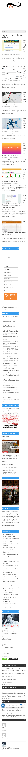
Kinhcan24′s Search (6, 698)
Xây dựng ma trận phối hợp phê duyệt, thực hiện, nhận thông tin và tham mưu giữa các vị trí (11, 376)
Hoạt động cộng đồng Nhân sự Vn (10, 561)
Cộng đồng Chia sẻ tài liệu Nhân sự (10, 473)
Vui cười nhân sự (6, 605)
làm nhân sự (14, 511)
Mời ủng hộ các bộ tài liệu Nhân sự (10, 467)
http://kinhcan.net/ (21, 693)
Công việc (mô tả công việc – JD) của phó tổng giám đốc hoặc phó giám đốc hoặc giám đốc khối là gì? (10, 348)
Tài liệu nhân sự (6, 585)
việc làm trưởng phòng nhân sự (8, 522)
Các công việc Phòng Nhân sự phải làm (11, 538)
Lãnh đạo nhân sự (6, 572)
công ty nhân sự (13, 525)
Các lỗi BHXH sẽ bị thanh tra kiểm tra (10, 316)
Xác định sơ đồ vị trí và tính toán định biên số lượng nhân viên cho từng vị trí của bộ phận (11, 389)
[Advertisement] (14, 19)
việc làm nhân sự (9, 523)
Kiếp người (5, 563)
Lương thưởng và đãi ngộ (8, 574)
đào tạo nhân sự (9, 514)
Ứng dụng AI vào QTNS (7, 601)
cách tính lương (6, 525)
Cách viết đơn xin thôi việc (8, 547)
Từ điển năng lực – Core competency (10, 594)
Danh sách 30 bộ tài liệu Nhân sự (9, 469)
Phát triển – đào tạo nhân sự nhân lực (10, 578)
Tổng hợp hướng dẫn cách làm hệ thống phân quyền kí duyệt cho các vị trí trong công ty (11, 380)
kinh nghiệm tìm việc (8, 519)
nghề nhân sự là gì (14, 520)
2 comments (16, 235)
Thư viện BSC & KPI (7, 590)
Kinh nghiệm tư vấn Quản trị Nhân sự (10, 565)
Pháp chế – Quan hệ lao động (9, 576)
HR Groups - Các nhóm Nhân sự (9, 472)
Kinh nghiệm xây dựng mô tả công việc (11, 568)
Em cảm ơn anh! (5, 738)
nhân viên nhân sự (9, 516)
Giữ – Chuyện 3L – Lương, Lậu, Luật (10, 558)
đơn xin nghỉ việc (10, 517)
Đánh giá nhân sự (6, 606)
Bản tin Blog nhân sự (7, 534)
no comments (17, 54)
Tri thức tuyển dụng (7, 592)
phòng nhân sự (9, 511)
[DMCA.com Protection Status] (10, 660)
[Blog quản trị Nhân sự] (14, 5)
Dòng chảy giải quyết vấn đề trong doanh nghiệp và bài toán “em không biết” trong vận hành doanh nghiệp (10, 332)
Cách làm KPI (4, 527)
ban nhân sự (7, 520)
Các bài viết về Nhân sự (8, 536)
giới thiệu (20, 715)
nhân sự (3, 511)
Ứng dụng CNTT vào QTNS (8, 603)
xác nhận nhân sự (11, 513)
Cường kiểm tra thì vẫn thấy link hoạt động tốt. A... (11, 748)
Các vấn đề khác (6, 541)
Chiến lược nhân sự (7, 549)
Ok (2, 728)
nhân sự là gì (4, 513)
